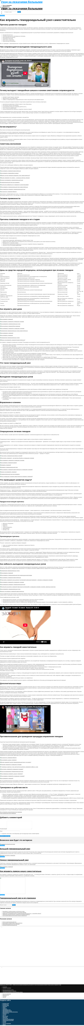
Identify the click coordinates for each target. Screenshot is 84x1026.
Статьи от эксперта (7, 987)
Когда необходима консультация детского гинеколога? (15, 915)
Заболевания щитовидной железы (10, 1011)
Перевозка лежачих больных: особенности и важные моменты (16, 914)
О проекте (5, 986)
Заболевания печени (7, 1010)
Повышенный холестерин (8, 1020)
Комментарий (3, 828)
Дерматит (5, 1008)
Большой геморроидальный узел (15, 849)
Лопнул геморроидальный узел (14, 860)
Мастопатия (5, 1016)
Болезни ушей (6, 1005)
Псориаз (4, 1021)
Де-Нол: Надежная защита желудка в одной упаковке (14, 912)
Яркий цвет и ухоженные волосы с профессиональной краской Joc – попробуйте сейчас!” (22, 913)
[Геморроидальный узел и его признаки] (12, 893)
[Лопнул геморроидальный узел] (7, 855)
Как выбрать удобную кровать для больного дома (13, 911)
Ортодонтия (5, 1018)
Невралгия (5, 1017)
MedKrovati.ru (3, 984)
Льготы (4, 997)
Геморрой (2, 15)
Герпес (4, 1007)
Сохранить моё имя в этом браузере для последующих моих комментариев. (20, 833)
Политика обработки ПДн (8, 989)
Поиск (19, 12)
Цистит (4, 1024)
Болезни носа (6, 1004)
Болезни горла (6, 1003)
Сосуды (4, 1022)
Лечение (4, 996)
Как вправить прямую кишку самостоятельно (20, 871)
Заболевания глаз (6, 1009)
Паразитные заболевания (8, 1019)
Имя (1, 831)
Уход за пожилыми (7, 5)
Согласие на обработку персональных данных (13, 992)
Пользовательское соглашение (9, 990)
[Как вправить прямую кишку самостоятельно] (6, 866)
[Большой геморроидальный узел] (7, 844)
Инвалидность (6, 995)
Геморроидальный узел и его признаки (18, 898)
